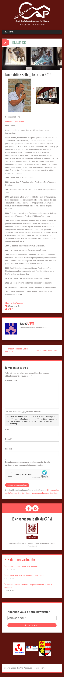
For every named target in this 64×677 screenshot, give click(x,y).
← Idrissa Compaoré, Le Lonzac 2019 (16, 350)
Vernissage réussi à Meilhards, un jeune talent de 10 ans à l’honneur (28, 586)
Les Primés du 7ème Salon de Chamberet (21, 567)
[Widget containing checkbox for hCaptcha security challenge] (27, 474)
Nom (7, 429)
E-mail (8, 439)
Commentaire (11, 380)
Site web (8, 449)
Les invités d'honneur (15, 303)
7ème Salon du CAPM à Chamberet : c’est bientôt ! (24, 576)
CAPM (10, 309)
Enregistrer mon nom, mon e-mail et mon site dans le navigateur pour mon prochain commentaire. (27, 463)
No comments (13, 306)
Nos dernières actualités (20, 560)
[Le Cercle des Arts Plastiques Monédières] (32, 12)
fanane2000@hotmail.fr (14, 121)
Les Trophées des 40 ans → (47, 350)
